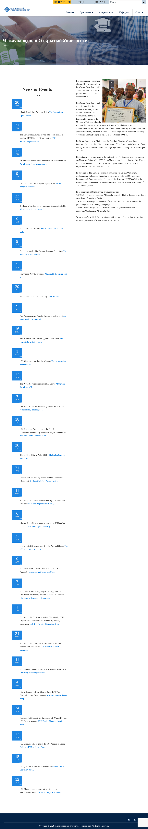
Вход (81, 2)
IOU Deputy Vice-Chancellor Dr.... (42, 620)
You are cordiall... (42, 296)
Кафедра (123, 12)
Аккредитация (106, 12)
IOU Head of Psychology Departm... (42, 594)
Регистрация (62, 2)
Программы (85, 12)
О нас (138, 12)
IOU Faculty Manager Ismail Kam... (43, 721)
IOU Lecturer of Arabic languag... (40, 646)
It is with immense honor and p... (43, 695)
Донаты (99, 2)
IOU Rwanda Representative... (41, 138)
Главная (70, 12)
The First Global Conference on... (43, 432)
